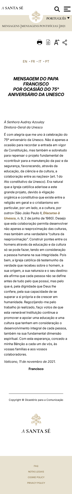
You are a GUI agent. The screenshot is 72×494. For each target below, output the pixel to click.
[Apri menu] (67, 9)
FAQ (36, 466)
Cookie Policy (36, 477)
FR (33, 61)
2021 (62, 26)
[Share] (65, 43)
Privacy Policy (36, 483)
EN (25, 61)
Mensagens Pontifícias (40, 26)
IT (40, 61)
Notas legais (36, 471)
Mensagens (11, 26)
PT (47, 61)
